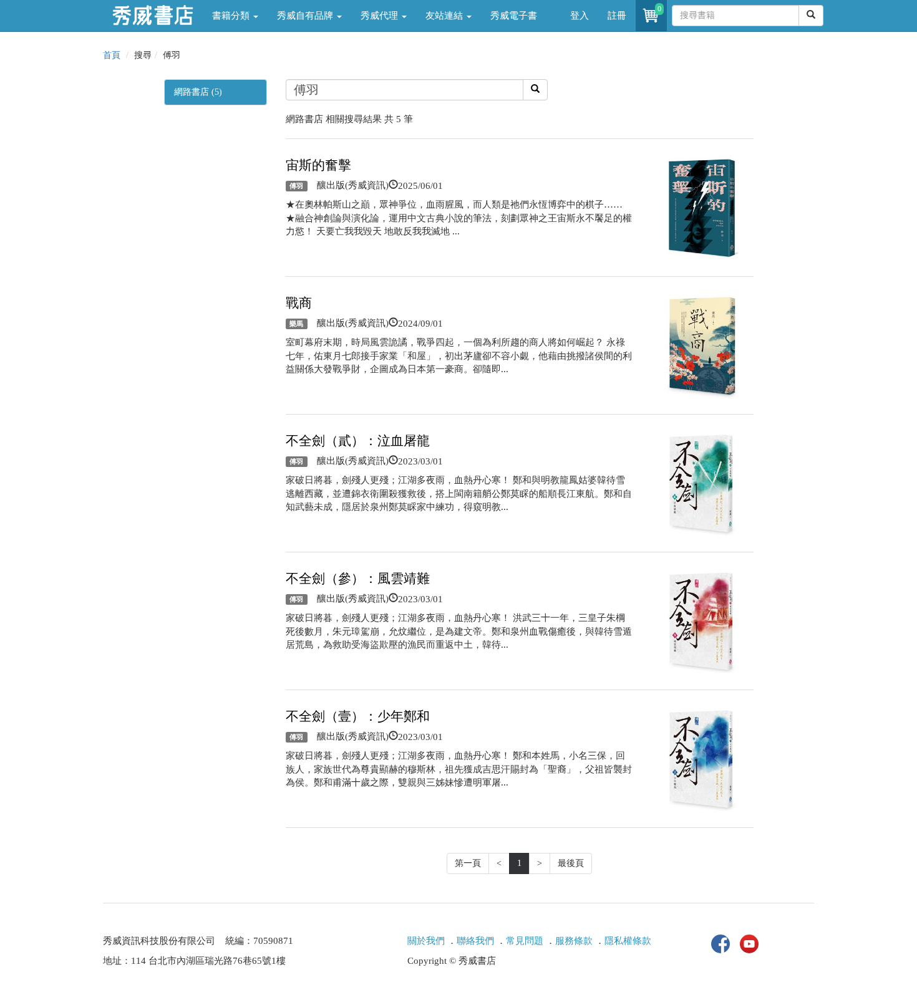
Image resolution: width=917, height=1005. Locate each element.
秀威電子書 (513, 16)
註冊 (617, 16)
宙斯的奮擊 (318, 165)
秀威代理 (380, 16)
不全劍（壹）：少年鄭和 (358, 716)
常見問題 (524, 941)
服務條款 (574, 941)
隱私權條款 (627, 941)
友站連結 (445, 16)
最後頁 (571, 863)
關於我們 (426, 941)
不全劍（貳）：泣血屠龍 (358, 440)
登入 (579, 16)
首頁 (111, 55)
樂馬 (296, 323)
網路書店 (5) (198, 92)
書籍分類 (232, 16)
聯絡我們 (475, 941)
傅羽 (296, 186)
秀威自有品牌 (306, 16)
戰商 (299, 303)
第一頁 (468, 863)
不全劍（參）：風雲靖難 (358, 578)
